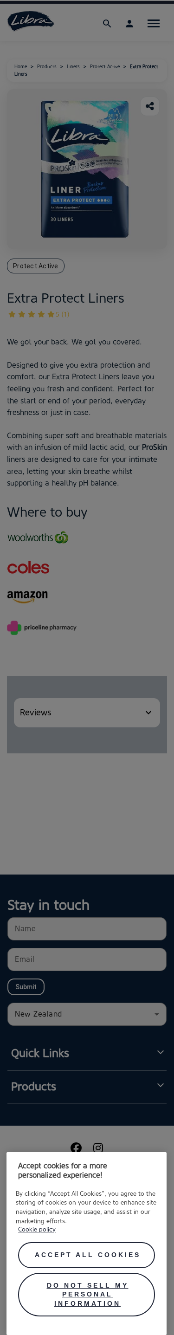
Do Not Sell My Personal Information (88, 1294)
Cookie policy (37, 1229)
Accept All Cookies (88, 1254)
